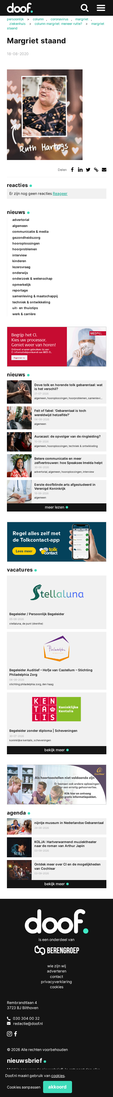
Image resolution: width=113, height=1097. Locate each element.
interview (19, 255)
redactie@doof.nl (28, 1023)
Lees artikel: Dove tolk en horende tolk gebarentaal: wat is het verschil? (56, 392)
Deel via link (96, 169)
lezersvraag (21, 267)
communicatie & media (30, 232)
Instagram (9, 1033)
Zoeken (84, 8)
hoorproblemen (24, 249)
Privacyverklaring (56, 981)
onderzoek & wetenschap (32, 279)
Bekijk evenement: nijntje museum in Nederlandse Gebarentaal (56, 826)
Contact (56, 976)
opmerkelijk (21, 285)
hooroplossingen (26, 243)
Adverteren (56, 971)
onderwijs (20, 273)
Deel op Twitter (88, 169)
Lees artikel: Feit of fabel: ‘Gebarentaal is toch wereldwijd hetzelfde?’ (56, 418)
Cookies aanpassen (23, 1087)
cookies (57, 1075)
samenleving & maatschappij (35, 296)
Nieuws (16, 212)
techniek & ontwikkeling (31, 302)
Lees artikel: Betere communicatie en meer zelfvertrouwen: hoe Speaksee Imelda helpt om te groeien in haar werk (56, 466)
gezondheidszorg (26, 238)
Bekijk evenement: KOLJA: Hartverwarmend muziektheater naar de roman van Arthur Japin (56, 847)
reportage (20, 290)
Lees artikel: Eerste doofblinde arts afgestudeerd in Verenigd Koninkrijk (56, 491)
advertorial (20, 220)
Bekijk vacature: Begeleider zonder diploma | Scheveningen (56, 719)
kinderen (19, 261)
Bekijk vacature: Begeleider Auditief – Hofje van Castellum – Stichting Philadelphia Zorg (56, 661)
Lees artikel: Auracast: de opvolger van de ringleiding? (56, 442)
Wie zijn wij (56, 966)
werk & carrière (24, 314)
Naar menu (101, 8)
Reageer (60, 193)
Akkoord (57, 1087)
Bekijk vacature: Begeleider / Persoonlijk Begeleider (56, 602)
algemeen (20, 226)
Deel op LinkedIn (80, 169)
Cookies (56, 987)
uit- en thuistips (25, 308)
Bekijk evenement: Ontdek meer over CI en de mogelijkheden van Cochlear (56, 870)
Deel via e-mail (104, 169)
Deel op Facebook (72, 169)
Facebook (16, 1033)
